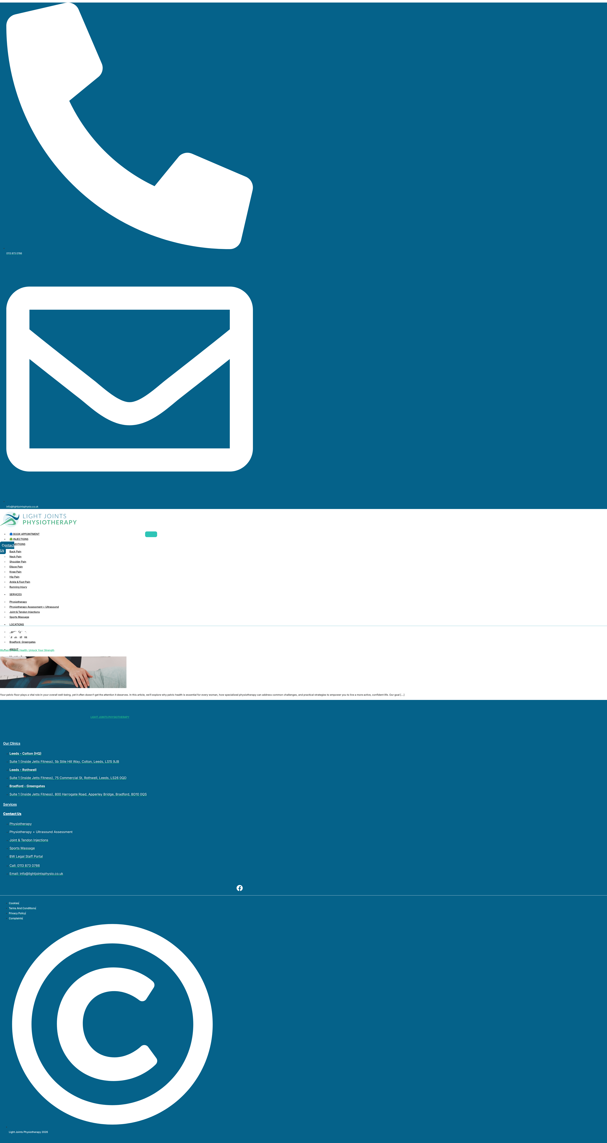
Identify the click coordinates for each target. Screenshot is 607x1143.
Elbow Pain (16, 566)
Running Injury (18, 586)
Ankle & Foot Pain (19, 581)
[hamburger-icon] (151, 534)
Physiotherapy (18, 601)
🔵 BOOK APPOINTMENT (24, 534)
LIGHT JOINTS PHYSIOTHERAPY (110, 717)
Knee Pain (15, 571)
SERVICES (15, 594)
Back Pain (15, 551)
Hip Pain (14, 576)
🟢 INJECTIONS (18, 539)
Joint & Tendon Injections (24, 611)
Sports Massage (19, 617)
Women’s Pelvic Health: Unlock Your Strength (27, 650)
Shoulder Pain (17, 561)
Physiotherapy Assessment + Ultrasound (34, 606)
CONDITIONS (17, 544)
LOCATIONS (16, 624)
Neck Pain (15, 556)
